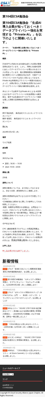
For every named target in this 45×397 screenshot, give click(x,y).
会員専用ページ (8, 385)
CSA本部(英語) (7, 387)
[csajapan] (22, 5)
